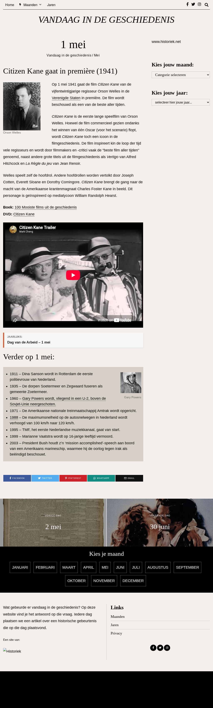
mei (105, 567)
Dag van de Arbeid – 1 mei (28, 342)
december (133, 581)
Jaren (51, 4)
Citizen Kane (24, 214)
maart (69, 567)
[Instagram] (199, 4)
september (187, 567)
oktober (76, 581)
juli (136, 567)
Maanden (30, 4)
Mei (97, 55)
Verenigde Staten (66, 98)
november (104, 581)
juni (120, 567)
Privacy (116, 633)
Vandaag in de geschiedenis (69, 55)
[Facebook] (187, 4)
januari (20, 567)
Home (9, 4)
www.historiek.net (166, 42)
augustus (157, 567)
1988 (14, 417)
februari (45, 567)
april (88, 567)
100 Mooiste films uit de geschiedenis (46, 207)
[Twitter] (193, 4)
